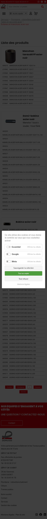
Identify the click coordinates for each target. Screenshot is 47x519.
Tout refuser (23, 279)
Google (15, 254)
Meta (14, 261)
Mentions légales (23, 284)
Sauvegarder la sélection (23, 268)
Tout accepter (23, 273)
